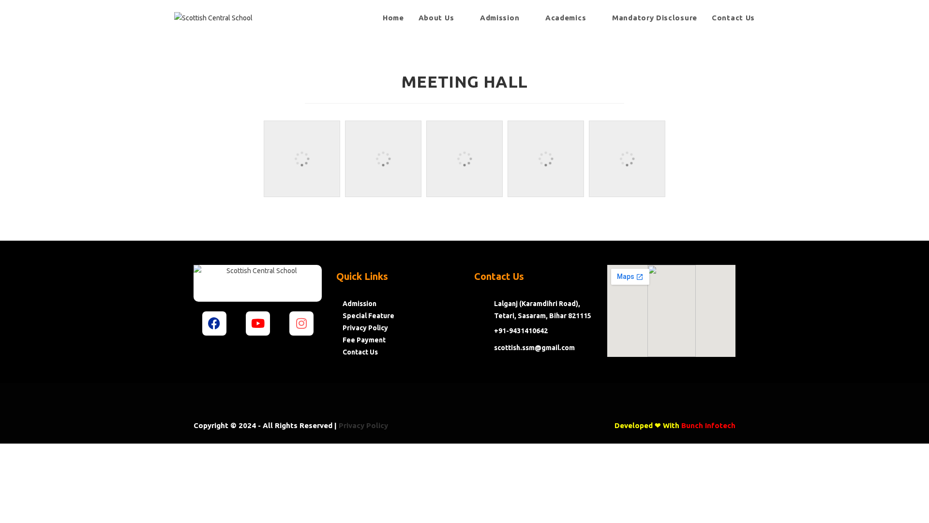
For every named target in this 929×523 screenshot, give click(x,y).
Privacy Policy (363, 425)
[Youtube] (258, 323)
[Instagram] (301, 323)
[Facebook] (214, 323)
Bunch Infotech (708, 425)
